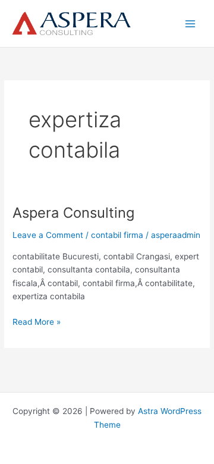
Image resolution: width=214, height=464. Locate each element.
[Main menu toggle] (190, 23)
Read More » (36, 322)
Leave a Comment (47, 235)
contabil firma (117, 235)
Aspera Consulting (73, 212)
